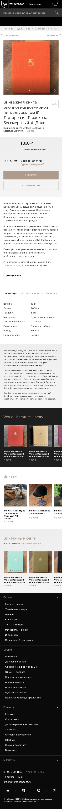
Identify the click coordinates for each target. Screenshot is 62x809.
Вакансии (10, 750)
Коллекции (11, 619)
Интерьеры (11, 634)
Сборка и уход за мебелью (21, 666)
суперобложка (11, 265)
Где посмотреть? (32, 164)
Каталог (8, 597)
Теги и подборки (14, 624)
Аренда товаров (14, 682)
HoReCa (10, 739)
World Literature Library (23, 416)
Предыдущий (10, 35)
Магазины (35, 4)
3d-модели (11, 729)
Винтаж (31, 130)
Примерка (11, 656)
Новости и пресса (15, 687)
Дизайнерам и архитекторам (21, 724)
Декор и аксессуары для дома (32, 29)
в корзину (31, 175)
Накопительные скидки (18, 677)
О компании (12, 719)
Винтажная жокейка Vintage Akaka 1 (39, 512)
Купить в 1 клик (31, 185)
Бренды (9, 614)
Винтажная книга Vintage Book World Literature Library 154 (39, 579)
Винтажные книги (19, 538)
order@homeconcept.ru (17, 781)
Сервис (7, 649)
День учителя (13, 275)
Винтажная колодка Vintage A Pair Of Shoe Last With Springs (14, 513)
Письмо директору (16, 745)
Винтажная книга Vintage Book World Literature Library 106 (14, 579)
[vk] (8, 791)
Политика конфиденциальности (23, 697)
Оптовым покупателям (18, 734)
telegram (8, 776)
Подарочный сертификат (19, 640)
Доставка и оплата (16, 661)
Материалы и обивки (17, 629)
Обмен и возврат (15, 672)
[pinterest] (38, 791)
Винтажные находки (31, 543)
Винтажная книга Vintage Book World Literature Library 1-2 (39, 453)
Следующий (52, 35)
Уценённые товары (16, 609)
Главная (9, 29)
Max (20, 776)
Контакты (8, 707)
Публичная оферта (16, 692)
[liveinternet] (54, 791)
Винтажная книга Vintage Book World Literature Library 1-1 (14, 453)
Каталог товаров (14, 604)
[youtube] (23, 791)
